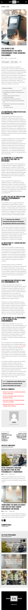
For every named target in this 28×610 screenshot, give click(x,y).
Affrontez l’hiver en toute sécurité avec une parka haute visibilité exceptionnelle (14, 577)
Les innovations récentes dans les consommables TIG (13, 101)
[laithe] (2, 58)
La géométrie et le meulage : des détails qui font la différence (13, 93)
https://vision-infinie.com (14, 424)
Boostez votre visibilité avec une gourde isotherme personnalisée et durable (21, 436)
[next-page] (5, 520)
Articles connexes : (9, 107)
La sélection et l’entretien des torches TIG (12, 98)
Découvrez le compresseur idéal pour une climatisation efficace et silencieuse (6, 437)
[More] (20, 62)
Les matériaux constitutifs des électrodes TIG (12, 90)
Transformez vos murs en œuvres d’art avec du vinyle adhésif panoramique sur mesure (13, 507)
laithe (5, 58)
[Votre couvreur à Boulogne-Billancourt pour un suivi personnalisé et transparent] (14, 457)
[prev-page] (2, 520)
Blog (8, 6)
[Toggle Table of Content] (23, 88)
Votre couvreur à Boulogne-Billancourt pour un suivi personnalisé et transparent (12, 470)
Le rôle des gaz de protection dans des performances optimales (11, 96)
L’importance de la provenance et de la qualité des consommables (13, 104)
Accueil (3, 6)
